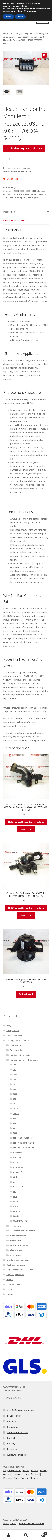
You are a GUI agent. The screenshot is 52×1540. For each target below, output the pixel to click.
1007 (15, 1064)
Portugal (35, 1474)
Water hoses (15, 1255)
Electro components (28, 194)
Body (8, 1025)
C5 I (14, 1191)
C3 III (15, 1177)
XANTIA (16, 1211)
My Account (8, 1535)
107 (14, 1069)
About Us (11, 1421)
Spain (16, 1478)
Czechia (17, 1470)
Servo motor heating (19, 1245)
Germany (7, 1474)
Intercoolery (15, 1226)
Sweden (24, 1478)
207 (14, 1084)
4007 (15, 1118)
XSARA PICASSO (20, 1221)
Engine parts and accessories (19, 1269)
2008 (15, 1074)
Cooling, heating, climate (24, 33)
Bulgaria (7, 1470)
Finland (34, 1470)
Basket (40, 1532)
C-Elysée (17, 1157)
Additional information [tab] (14, 220)
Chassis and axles (14, 1035)
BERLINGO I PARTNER (22, 1138)
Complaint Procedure (17, 1432)
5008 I (28, 191)
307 (14, 1103)
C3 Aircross (18, 1167)
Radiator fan (15, 1240)
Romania (7, 1478)
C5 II (15, 1196)
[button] (44, 55)
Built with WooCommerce (31, 1523)
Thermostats (16, 1250)
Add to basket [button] (26, 994)
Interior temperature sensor (22, 1230)
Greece (26, 1470)
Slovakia (34, 1478)
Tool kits (10, 1289)
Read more (26, 829)
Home (9, 33)
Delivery (11, 1443)
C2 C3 (15, 1162)
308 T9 (16, 1113)
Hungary (18, 1474)
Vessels (9, 1294)
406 (14, 1123)
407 (14, 1128)
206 (14, 1079)
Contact (11, 1438)
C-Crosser (17, 1152)
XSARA (16, 1216)
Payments (12, 1449)
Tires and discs (13, 1284)
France (43, 1470)
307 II (15, 1108)
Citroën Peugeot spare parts (21, 1410)
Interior (9, 1279)
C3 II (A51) (17, 1172)
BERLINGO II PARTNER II (23, 1143)
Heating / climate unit (20, 1055)
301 (14, 1099)
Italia (26, 1474)
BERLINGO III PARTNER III (24, 1147)
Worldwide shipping (17, 1454)
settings (32, 11)
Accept (8, 16)
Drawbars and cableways (17, 1260)
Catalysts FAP (12, 1030)
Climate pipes (16, 1045)
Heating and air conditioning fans (25, 1060)
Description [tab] (9, 211)
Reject (20, 16)
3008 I (25, 37)
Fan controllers (16, 1050)
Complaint (12, 1426)
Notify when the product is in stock (24, 148)
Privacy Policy (14, 1415)
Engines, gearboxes (15, 1274)
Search (26, 1535)
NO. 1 (15, 1206)
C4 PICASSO (18, 1186)
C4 (14, 1182)
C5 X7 (15, 1201)
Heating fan (32, 197)
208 (14, 1089)
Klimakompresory (18, 1235)
